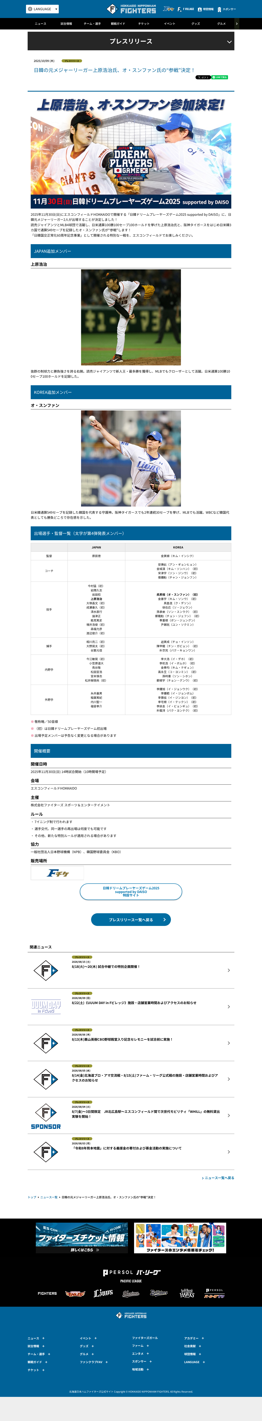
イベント (169, 23)
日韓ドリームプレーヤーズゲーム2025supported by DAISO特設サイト (131, 891)
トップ (32, 1197)
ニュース (40, 23)
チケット (144, 23)
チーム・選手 (92, 23)
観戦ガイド (118, 23)
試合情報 (66, 23)
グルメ (221, 23)
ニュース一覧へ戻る (219, 1177)
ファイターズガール (145, 1338)
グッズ (195, 23)
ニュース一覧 (49, 1197)
